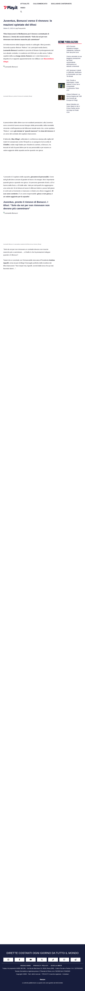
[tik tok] (53, 960)
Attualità (24, 4)
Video (22, 8)
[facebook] (19, 960)
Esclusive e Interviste (61, 4)
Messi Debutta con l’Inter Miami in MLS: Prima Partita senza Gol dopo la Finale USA (73, 108)
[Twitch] (64, 960)
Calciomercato (40, 4)
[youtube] (31, 960)
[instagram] (8, 960)
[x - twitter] (42, 960)
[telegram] (75, 960)
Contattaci (66, 974)
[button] (21, 12)
